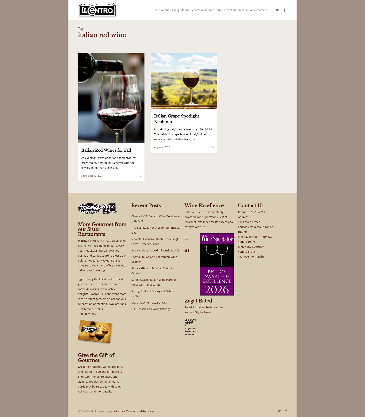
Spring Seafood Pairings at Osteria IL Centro (154, 293)
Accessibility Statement (145, 411)
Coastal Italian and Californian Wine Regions (154, 259)
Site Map (126, 411)
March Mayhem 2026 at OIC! (149, 302)
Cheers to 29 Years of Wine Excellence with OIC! (155, 218)
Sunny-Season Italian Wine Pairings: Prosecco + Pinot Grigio (154, 282)
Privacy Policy (112, 411)
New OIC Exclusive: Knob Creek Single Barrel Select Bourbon (155, 241)
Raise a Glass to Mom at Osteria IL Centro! (153, 270)
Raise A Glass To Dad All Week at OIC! (155, 250)
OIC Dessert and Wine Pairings (150, 309)
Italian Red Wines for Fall (106, 150)
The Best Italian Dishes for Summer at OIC (155, 230)
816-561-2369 (256, 212)
